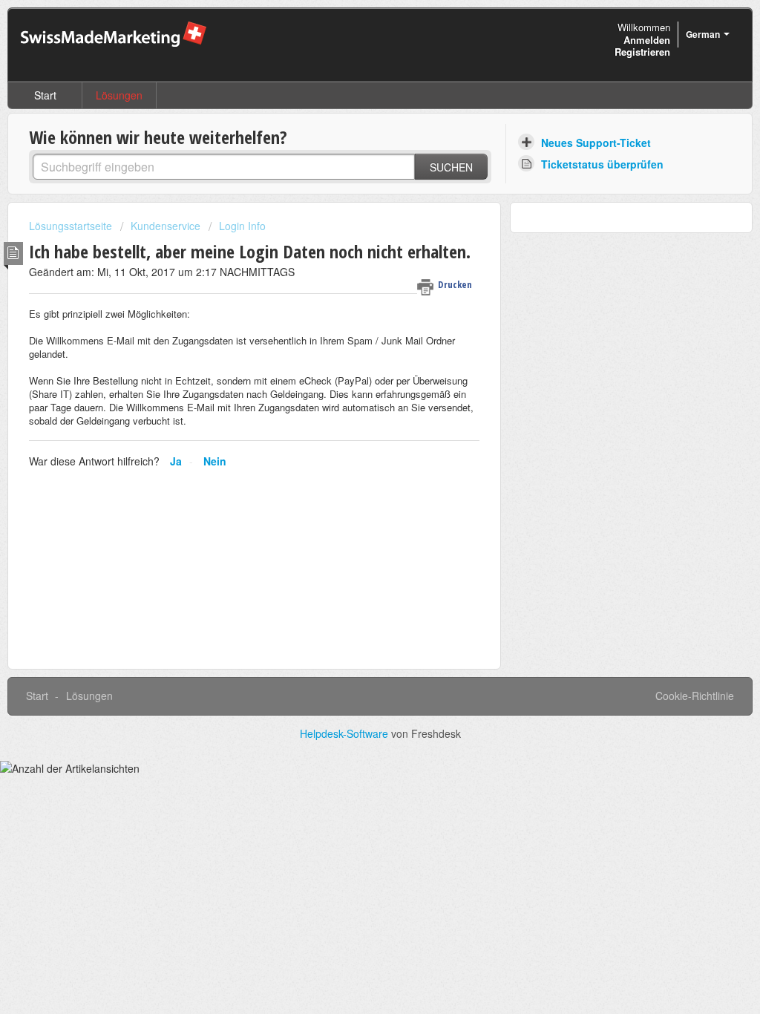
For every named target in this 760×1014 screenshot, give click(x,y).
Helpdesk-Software (345, 733)
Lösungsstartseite (72, 225)
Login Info (242, 225)
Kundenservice (165, 225)
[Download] (352, 315)
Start (45, 95)
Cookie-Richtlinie (694, 695)
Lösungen (119, 95)
